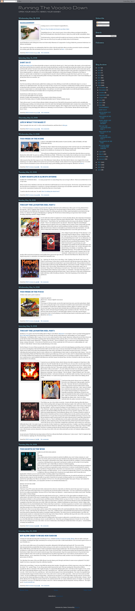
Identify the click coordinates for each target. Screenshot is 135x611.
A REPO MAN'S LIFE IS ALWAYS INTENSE (38, 177)
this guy (65, 125)
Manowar (61, 333)
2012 (99, 75)
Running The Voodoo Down (52, 7)
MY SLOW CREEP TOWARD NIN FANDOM (38, 536)
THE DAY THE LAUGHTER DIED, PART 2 (37, 205)
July (100, 100)
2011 (99, 78)
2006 (99, 165)
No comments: (45, 52)
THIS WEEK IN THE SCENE (32, 139)
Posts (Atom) (59, 596)
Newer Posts (24, 590)
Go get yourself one (29, 582)
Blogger (77, 607)
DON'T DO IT (25, 63)
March (101, 154)
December (102, 87)
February (102, 156)
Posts (100, 22)
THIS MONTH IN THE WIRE (32, 449)
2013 (99, 73)
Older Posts (87, 590)
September (103, 95)
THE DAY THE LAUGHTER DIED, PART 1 (37, 331)
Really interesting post (26, 65)
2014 (99, 70)
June (101, 102)
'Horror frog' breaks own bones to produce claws (55, 29)
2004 (99, 170)
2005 (99, 167)
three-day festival (25, 335)
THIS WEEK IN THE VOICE (32, 292)
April (101, 151)
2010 (99, 80)
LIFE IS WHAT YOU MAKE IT (33, 122)
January (102, 159)
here (63, 49)
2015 (99, 68)
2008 (99, 85)
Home (56, 590)
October (102, 92)
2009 (99, 83)
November (102, 90)
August (101, 97)
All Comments (102, 25)
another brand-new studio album (65, 538)
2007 (99, 162)
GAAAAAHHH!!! (27, 23)
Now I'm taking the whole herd (50, 191)
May (100, 105)
